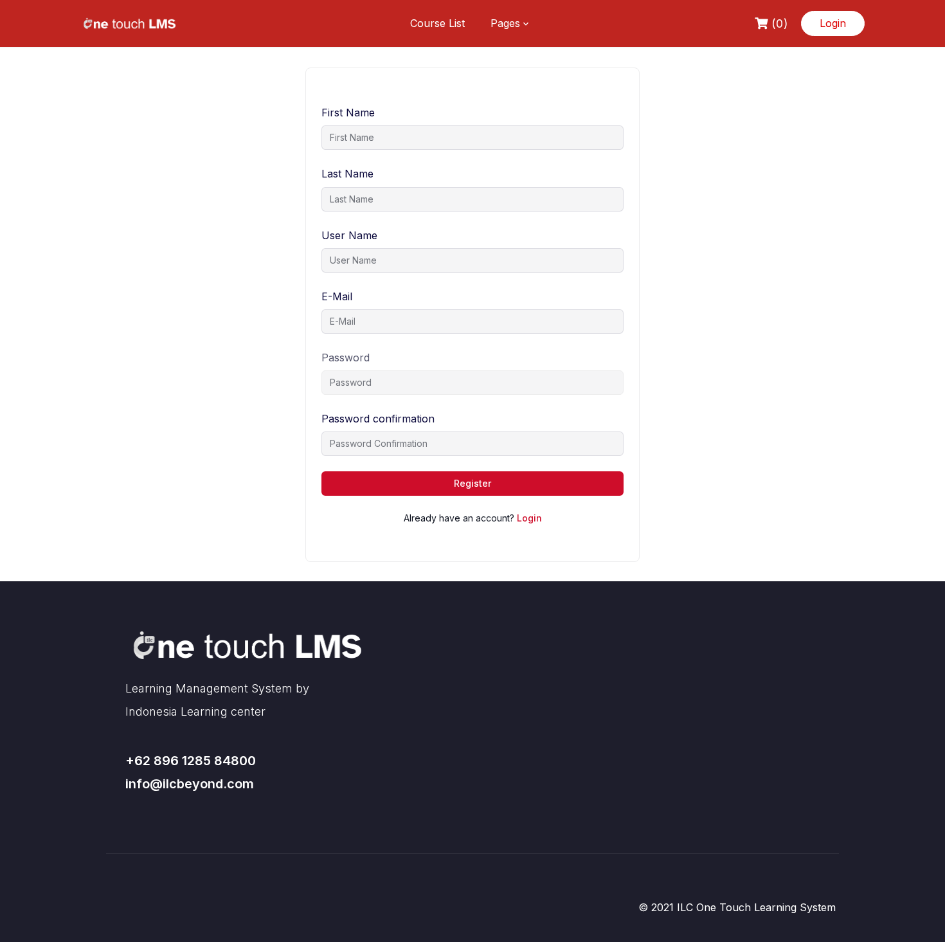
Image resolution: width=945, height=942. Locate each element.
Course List (437, 23)
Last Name (347, 173)
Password (345, 357)
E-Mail (336, 296)
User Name (349, 235)
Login (833, 23)
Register (472, 483)
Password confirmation (378, 418)
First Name (348, 112)
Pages (505, 23)
